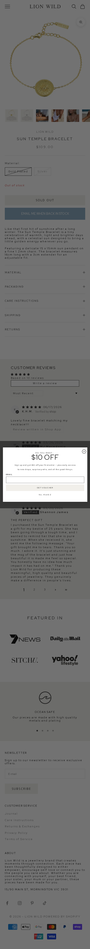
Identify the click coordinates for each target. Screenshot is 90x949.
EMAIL (9, 474)
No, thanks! (45, 494)
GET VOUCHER (45, 487)
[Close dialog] (84, 451)
